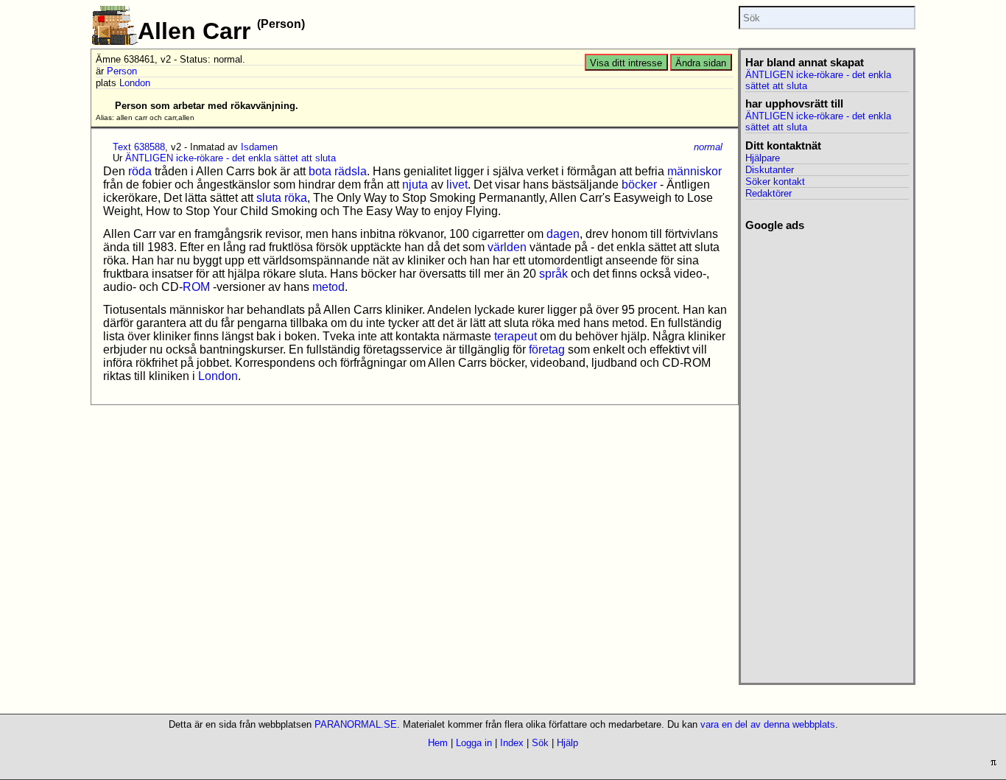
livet (457, 184)
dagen (563, 234)
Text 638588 (139, 146)
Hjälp (567, 742)
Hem (438, 742)
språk (553, 273)
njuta (415, 184)
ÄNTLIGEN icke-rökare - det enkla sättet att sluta (230, 158)
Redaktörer (768, 193)
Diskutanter (769, 169)
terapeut (515, 336)
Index (512, 742)
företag (547, 349)
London (134, 82)
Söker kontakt (775, 181)
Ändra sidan (700, 62)
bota (320, 171)
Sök (540, 742)
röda (140, 171)
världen (507, 247)
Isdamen (259, 146)
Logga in (474, 742)
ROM (196, 287)
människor (694, 171)
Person (122, 71)
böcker (639, 184)
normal (708, 146)
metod (328, 287)
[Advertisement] (826, 453)
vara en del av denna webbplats (767, 724)
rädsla (350, 171)
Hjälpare (762, 158)
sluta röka (281, 198)
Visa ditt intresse (626, 62)
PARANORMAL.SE (355, 724)
